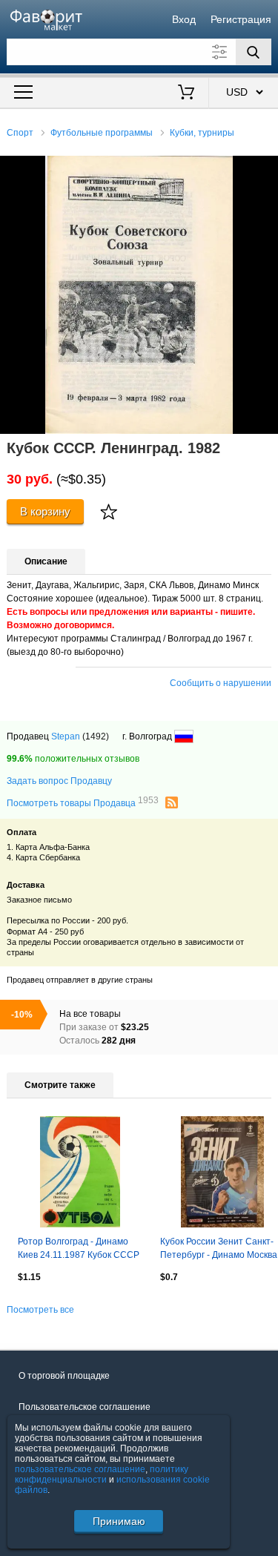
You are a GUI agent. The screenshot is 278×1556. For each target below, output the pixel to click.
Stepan (65, 736)
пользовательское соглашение (80, 1469)
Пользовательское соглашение (84, 1407)
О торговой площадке (64, 1376)
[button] (265, 169)
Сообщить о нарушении (220, 683)
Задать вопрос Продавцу (59, 781)
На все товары (90, 1014)
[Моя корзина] (185, 93)
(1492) (95, 736)
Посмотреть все (40, 1310)
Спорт (20, 133)
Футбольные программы (101, 133)
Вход (184, 19)
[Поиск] (253, 52)
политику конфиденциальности (101, 1474)
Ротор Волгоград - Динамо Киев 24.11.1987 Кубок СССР (78, 1248)
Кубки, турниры (202, 133)
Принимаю (119, 1521)
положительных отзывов (73, 759)
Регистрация (241, 19)
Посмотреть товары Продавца (83, 802)
